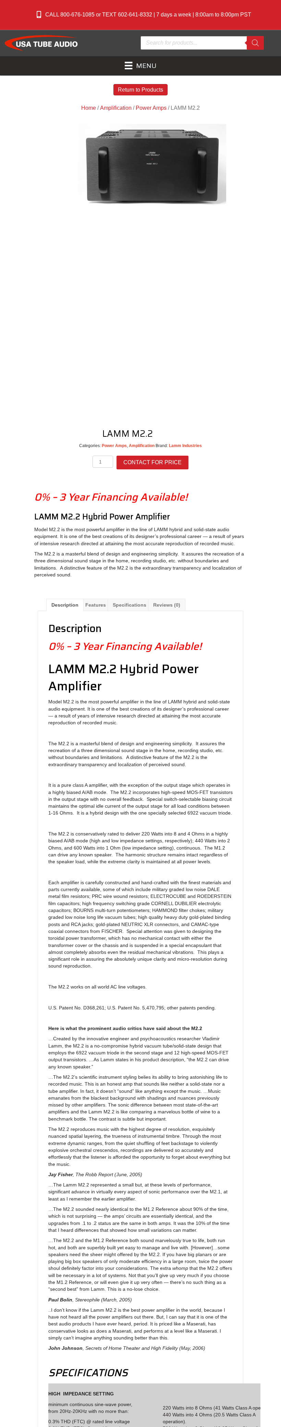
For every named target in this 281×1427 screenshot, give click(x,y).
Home (88, 108)
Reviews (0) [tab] (166, 605)
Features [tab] (95, 605)
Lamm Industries (185, 445)
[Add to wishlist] (166, 433)
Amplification (116, 108)
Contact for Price (152, 462)
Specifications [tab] (129, 605)
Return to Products (140, 90)
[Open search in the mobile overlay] (202, 43)
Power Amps (151, 108)
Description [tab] (64, 605)
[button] (144, 15)
